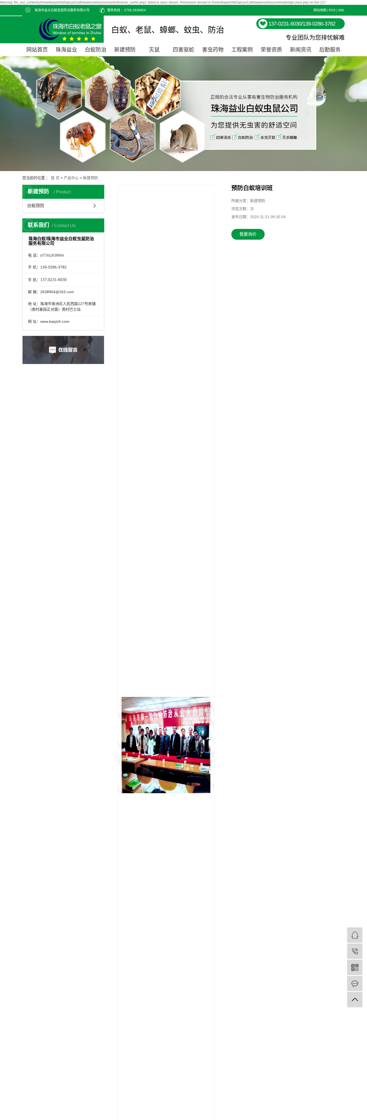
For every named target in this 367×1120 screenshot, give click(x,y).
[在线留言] (354, 983)
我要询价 (248, 234)
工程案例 (242, 50)
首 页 (55, 178)
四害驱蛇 (183, 50)
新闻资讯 (300, 50)
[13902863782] (354, 951)
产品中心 (71, 178)
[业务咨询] (354, 935)
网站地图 (320, 10)
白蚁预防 (35, 205)
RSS (332, 10)
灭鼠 (154, 50)
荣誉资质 (271, 50)
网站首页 (37, 50)
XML (341, 10)
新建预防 (125, 50)
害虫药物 (213, 50)
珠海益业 (66, 50)
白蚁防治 (95, 50)
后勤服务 (330, 50)
